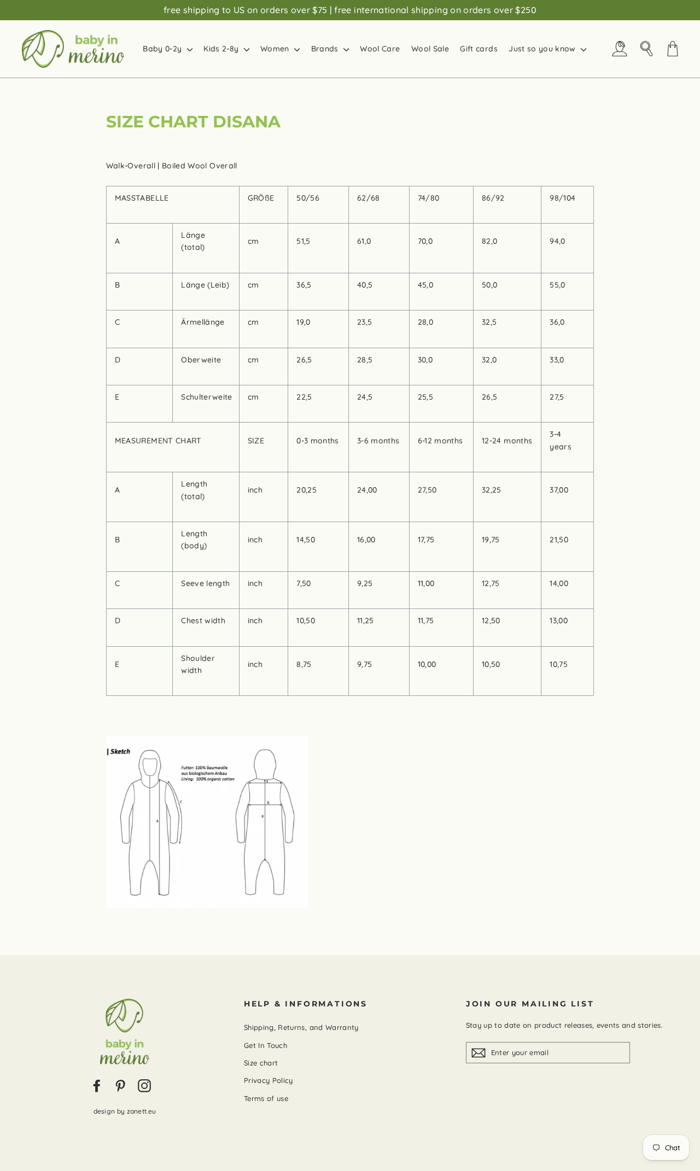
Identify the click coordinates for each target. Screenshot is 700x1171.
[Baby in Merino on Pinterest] (120, 1085)
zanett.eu (141, 1111)
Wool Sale (430, 49)
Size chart (261, 1062)
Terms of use (266, 1098)
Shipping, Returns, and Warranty (301, 1027)
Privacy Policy (268, 1080)
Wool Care (380, 49)
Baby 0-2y (163, 49)
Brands (326, 49)
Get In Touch (265, 1045)
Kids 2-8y (222, 49)
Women (275, 49)
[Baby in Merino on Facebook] (96, 1085)
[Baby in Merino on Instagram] (144, 1085)
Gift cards (479, 49)
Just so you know (543, 49)
